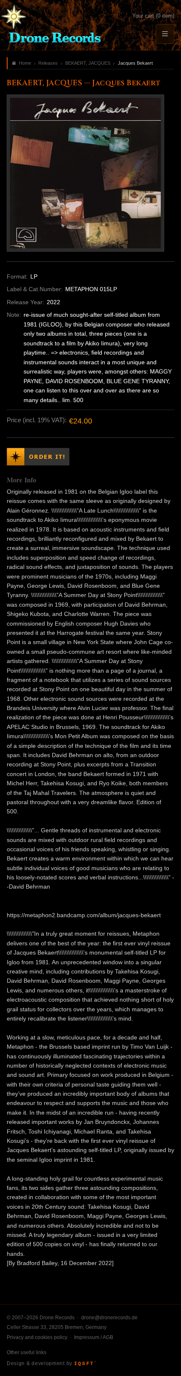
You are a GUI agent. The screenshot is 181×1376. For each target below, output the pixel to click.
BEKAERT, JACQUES (87, 63)
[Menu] (165, 34)
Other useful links (26, 1352)
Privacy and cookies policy (37, 1337)
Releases (48, 63)
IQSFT (85, 1364)
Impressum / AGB (93, 1337)
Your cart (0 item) (153, 16)
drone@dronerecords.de (109, 1318)
